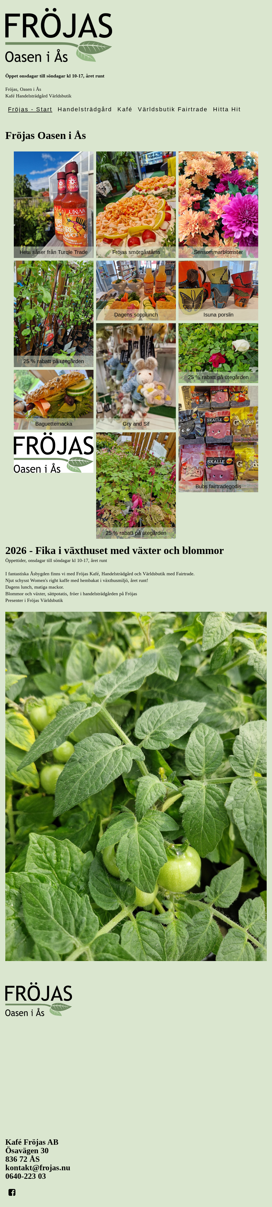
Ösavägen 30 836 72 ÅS (31, 1150)
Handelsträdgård (85, 109)
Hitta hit (227, 109)
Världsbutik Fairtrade (173, 109)
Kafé (125, 109)
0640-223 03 (25, 1176)
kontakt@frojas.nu (37, 1167)
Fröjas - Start (30, 109)
